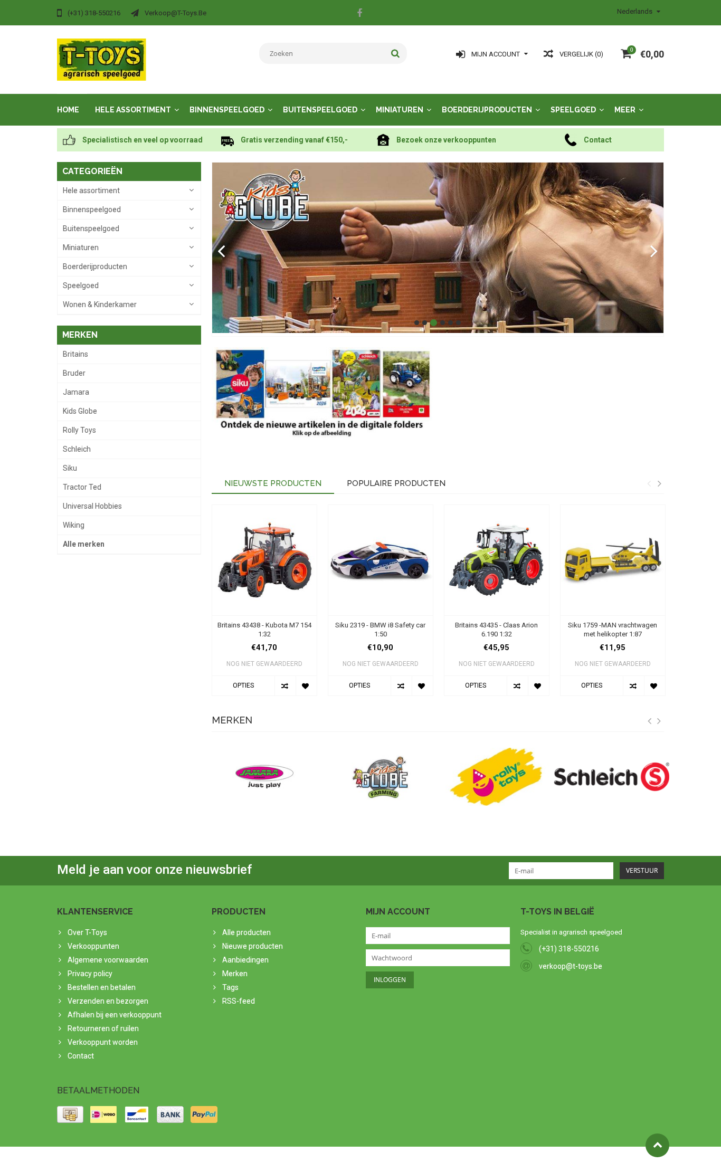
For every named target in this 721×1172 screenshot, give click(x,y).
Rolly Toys (79, 430)
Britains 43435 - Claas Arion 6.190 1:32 (496, 629)
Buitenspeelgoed (320, 110)
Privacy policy (90, 973)
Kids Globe (80, 411)
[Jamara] (264, 777)
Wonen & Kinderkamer (100, 304)
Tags (230, 987)
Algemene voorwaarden (108, 960)
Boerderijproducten (487, 110)
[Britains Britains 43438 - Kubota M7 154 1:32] (264, 560)
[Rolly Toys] (496, 777)
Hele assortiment (133, 110)
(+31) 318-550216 (569, 949)
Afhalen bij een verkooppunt (115, 1015)
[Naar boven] (657, 1145)
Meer (624, 110)
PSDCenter (195, 1159)
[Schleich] (612, 777)
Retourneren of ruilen (103, 1028)
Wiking (73, 525)
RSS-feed (238, 1001)
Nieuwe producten (252, 946)
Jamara (76, 392)
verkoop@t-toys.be (570, 966)
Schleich (77, 449)
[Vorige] (221, 251)
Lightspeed (266, 1159)
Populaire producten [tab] (396, 483)
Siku (70, 468)
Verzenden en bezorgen (108, 1001)
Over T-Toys (87, 932)
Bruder (74, 373)
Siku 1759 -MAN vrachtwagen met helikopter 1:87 (612, 629)
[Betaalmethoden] (70, 1114)
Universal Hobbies (92, 506)
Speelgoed (573, 110)
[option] (264, 605)
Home (68, 110)
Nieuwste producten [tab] (272, 483)
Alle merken (84, 544)
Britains (75, 354)
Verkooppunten (93, 946)
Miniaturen (399, 110)
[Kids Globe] (438, 248)
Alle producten (246, 932)
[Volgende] (654, 251)
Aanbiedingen (245, 960)
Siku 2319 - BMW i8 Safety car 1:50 (380, 629)
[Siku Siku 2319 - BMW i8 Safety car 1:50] (380, 560)
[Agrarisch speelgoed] (101, 59)
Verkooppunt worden (103, 1042)
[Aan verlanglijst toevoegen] (306, 685)
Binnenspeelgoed (226, 110)
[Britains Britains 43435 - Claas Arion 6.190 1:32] (496, 560)
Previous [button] (648, 483)
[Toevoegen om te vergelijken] (285, 685)
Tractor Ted (82, 487)
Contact (81, 1056)
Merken (235, 973)
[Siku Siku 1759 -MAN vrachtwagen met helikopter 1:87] (613, 560)
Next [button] (659, 483)
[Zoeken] (395, 53)
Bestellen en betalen (102, 987)
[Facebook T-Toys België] (359, 14)
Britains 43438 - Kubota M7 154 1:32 (264, 629)
